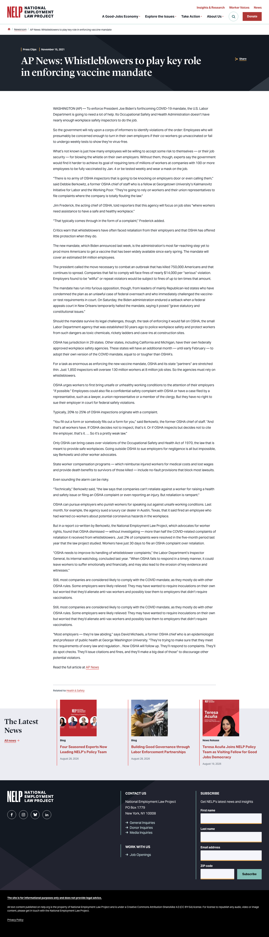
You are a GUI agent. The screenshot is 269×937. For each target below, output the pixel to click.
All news (10, 741)
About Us (214, 16)
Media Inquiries (141, 832)
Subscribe (249, 874)
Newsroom (20, 29)
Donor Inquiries (141, 827)
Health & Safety (75, 690)
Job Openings (140, 855)
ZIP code (207, 866)
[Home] (9, 29)
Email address (210, 847)
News (258, 8)
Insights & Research (211, 8)
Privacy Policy (15, 919)
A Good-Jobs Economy (120, 16)
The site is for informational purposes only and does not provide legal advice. (54, 897)
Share (242, 58)
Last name (208, 829)
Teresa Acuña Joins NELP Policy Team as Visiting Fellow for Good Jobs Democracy (230, 752)
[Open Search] (233, 16)
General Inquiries (142, 823)
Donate (252, 16)
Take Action (190, 16)
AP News (92, 667)
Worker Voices (239, 8)
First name (208, 810)
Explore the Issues (159, 16)
